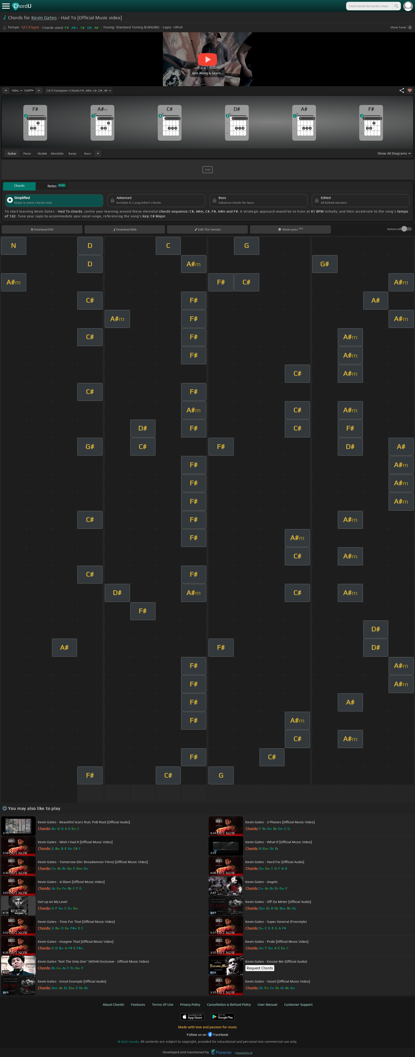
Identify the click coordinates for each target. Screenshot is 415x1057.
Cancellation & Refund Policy (229, 1004)
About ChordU (113, 1004)
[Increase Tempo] (39, 90)
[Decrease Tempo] (6, 90)
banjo (72, 153)
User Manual (267, 1004)
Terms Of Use (162, 1004)
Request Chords (260, 968)
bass (87, 153)
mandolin (57, 153)
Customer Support (298, 1004)
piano (27, 153)
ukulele (42, 153)
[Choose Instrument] (98, 153)
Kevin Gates (44, 17)
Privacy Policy (190, 1004)
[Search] (396, 6)
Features (138, 1004)
